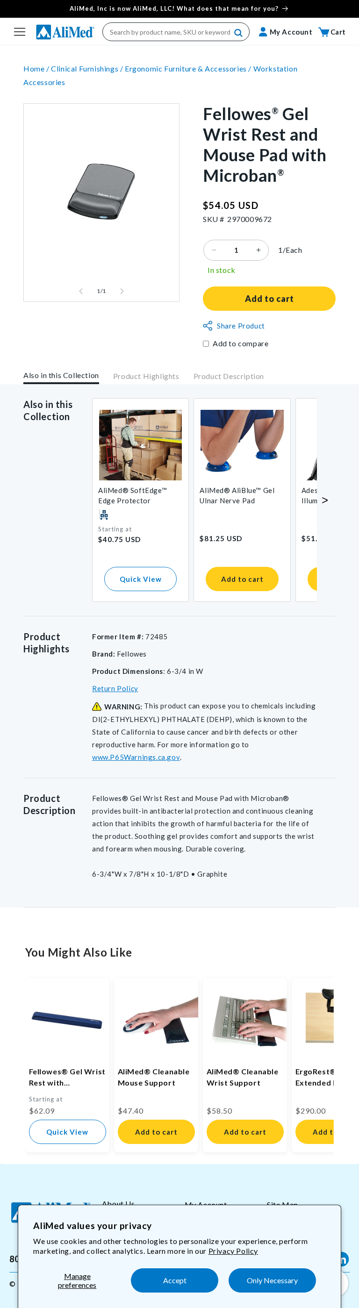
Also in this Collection (61, 375)
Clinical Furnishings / (88, 68)
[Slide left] (81, 291)
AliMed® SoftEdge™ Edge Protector (132, 495)
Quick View (141, 579)
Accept (175, 1280)
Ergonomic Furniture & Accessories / (189, 68)
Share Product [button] (241, 326)
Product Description (229, 376)
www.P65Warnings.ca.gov (136, 757)
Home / (37, 68)
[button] (19, 31)
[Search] (239, 33)
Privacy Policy (233, 1250)
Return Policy (115, 688)
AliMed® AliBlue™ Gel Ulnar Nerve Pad (237, 495)
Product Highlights (146, 376)
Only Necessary (272, 1280)
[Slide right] (122, 291)
